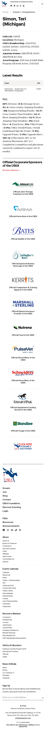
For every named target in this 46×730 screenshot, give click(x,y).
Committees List (8, 559)
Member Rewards (9, 633)
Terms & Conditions (18, 708)
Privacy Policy (30, 708)
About (6, 537)
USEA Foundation (11, 503)
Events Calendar (10, 569)
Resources (8, 522)
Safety (5, 657)
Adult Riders (7, 625)
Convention (7, 617)
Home (5, 12)
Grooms (5, 622)
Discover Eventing (12, 507)
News (5, 667)
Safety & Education (12, 645)
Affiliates (6, 554)
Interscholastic (8, 596)
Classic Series (8, 591)
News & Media (9, 664)
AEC (4, 583)
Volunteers (6, 604)
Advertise (6, 678)
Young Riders (7, 627)
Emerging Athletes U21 (11, 630)
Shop (5, 496)
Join (5, 492)
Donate (6, 488)
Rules (5, 577)
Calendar (6, 572)
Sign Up (6, 686)
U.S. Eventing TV (8, 673)
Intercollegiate (8, 593)
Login (5, 511)
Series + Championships (11, 580)
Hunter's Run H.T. (21, 89)
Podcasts (6, 675)
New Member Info (9, 635)
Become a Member (12, 614)
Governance (7, 546)
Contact (7, 500)
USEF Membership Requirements (14, 638)
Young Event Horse (9, 588)
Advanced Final (8, 585)
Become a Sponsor (11, 170)
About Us (6, 541)
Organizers (7, 606)
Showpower (19, 91)
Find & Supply (25, 722)
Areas (5, 551)
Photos (5, 670)
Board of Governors (9, 543)
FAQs (5, 518)
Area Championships (10, 601)
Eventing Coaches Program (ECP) (14, 649)
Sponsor (5, 561)
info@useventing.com (23, 718)
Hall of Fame (7, 556)
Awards (5, 598)
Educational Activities (10, 651)
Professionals (7, 620)
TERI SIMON (9, 91)
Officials (5, 654)
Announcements (11, 526)
